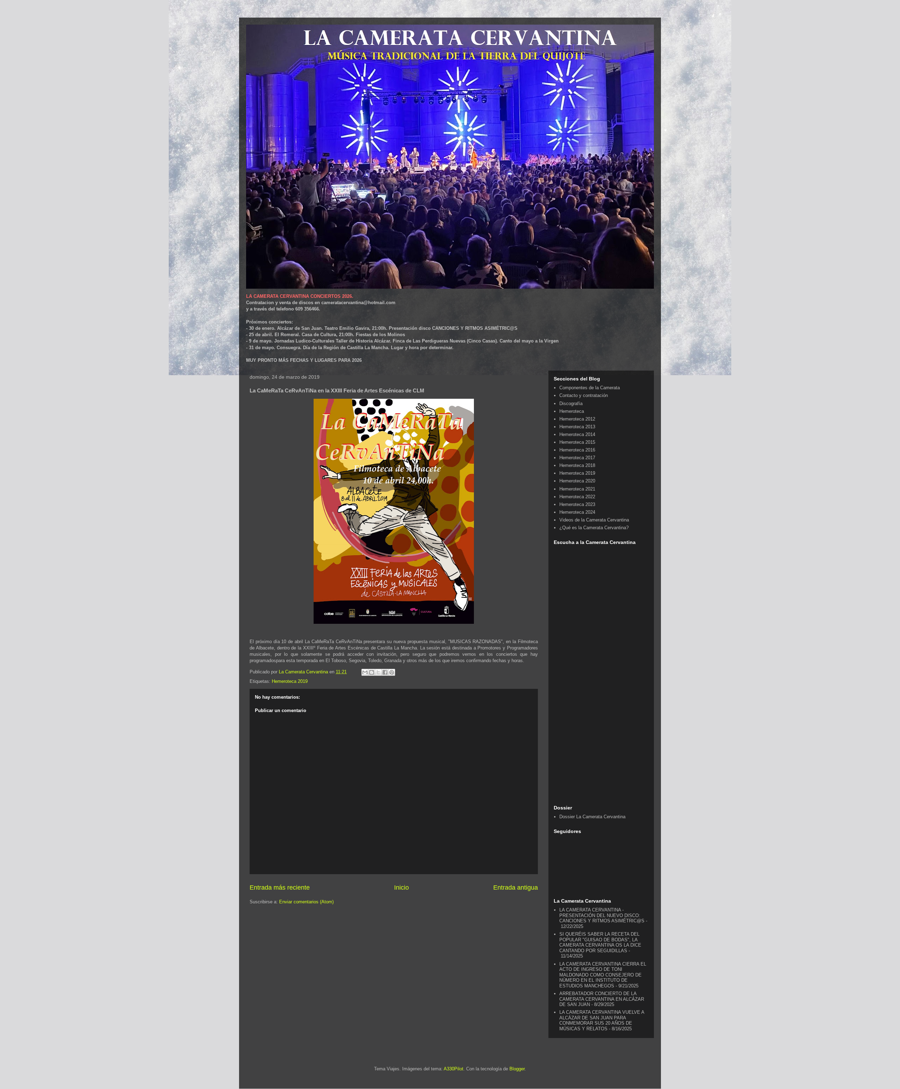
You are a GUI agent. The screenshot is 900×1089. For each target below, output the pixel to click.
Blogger (517, 1068)
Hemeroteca (571, 411)
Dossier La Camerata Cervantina (592, 816)
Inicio (401, 887)
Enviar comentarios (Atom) (306, 901)
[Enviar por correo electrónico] (364, 672)
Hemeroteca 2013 (577, 426)
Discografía (571, 403)
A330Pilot (453, 1068)
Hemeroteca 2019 (290, 681)
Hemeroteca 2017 (577, 457)
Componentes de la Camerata (589, 387)
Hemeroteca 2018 (577, 465)
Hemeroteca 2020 (577, 480)
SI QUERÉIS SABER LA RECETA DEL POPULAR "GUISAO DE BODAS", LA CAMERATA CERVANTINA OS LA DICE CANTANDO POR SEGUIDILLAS (600, 942)
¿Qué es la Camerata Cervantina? (594, 527)
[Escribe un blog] (371, 672)
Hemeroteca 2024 (577, 512)
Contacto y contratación (583, 395)
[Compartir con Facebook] (384, 672)
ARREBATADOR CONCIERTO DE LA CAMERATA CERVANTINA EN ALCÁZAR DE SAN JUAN (601, 999)
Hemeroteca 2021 (577, 489)
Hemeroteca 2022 (577, 496)
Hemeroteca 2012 (577, 419)
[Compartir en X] (378, 672)
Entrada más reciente (280, 887)
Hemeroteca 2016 (577, 450)
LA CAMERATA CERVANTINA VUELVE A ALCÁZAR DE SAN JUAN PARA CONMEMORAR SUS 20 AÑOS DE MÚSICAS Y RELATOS (601, 1020)
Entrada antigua (515, 887)
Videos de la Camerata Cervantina (594, 520)
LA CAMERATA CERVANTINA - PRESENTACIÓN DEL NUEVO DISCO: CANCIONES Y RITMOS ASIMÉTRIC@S (601, 915)
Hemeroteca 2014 (577, 434)
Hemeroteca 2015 (577, 442)
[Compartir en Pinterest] (391, 672)
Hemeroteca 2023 (577, 504)
